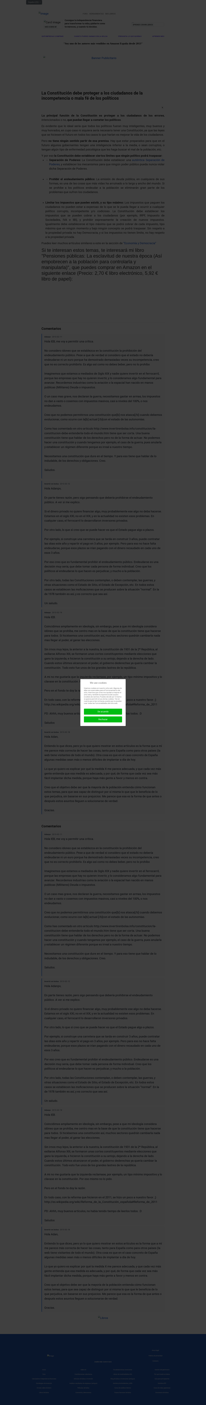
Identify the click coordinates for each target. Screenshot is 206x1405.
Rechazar (103, 719)
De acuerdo (103, 711)
